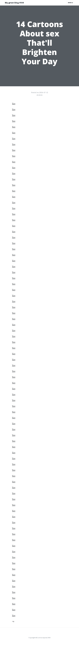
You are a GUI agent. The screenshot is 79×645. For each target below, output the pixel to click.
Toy (13, 103)
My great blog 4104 (14, 2)
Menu (70, 2)
